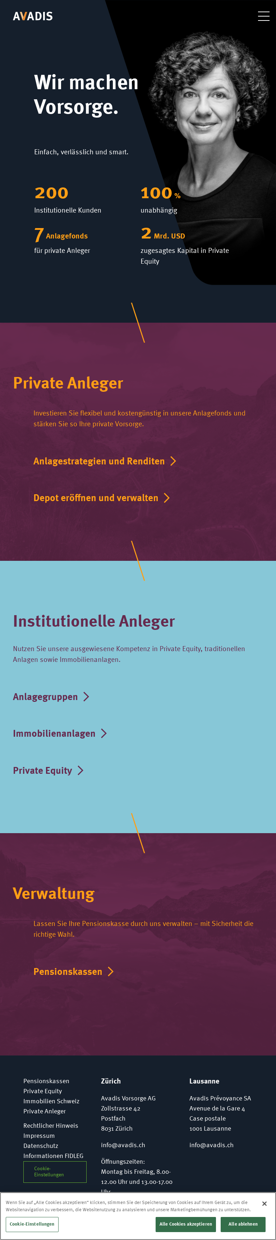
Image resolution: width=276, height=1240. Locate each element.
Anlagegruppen (45, 697)
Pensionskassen (67, 972)
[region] (138, 1216)
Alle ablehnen (243, 1224)
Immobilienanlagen (54, 734)
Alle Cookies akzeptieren (186, 1224)
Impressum (39, 1136)
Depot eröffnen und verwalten (95, 498)
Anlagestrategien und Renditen (99, 462)
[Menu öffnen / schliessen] (258, 16)
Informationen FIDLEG (53, 1156)
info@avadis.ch (123, 1145)
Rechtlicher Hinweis (50, 1126)
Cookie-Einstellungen (32, 1224)
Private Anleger (44, 1111)
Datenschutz (40, 1146)
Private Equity (42, 771)
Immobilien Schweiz (51, 1101)
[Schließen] (264, 1204)
